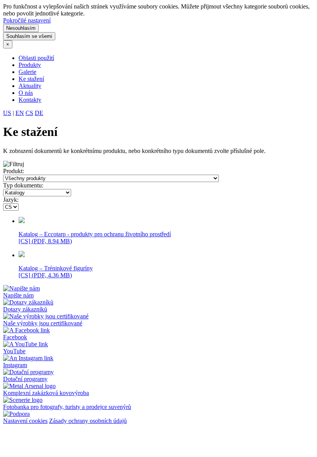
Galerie (27, 72)
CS (29, 113)
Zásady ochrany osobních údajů (88, 420)
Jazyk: (11, 199)
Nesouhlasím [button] (21, 28)
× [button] (7, 44)
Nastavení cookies (25, 420)
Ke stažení (31, 79)
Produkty (30, 65)
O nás (26, 92)
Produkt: (13, 171)
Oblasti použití (36, 58)
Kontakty (30, 99)
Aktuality (30, 85)
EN (19, 113)
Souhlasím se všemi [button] (29, 36)
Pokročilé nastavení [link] (27, 20)
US (7, 113)
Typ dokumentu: (23, 185)
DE (39, 113)
